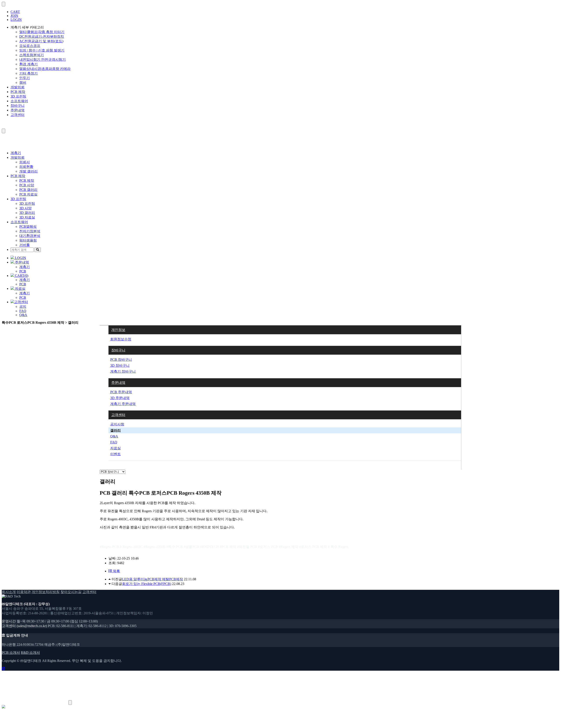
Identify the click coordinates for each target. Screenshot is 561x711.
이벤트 (115, 454)
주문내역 (18, 110)
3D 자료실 (27, 217)
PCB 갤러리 (28, 190)
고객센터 (18, 115)
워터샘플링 (28, 240)
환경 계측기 (28, 64)
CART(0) (21, 275)
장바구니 (18, 105)
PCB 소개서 (11, 652)
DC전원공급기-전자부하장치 (41, 36)
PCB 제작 (18, 92)
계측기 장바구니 (123, 371)
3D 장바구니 (120, 365)
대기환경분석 (29, 236)
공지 (22, 306)
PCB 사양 (26, 185)
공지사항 (117, 424)
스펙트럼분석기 (31, 55)
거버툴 (24, 245)
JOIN (14, 16)
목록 (116, 571)
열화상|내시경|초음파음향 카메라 (45, 69)
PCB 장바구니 (121, 359)
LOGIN (16, 19)
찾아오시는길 (71, 592)
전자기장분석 (29, 231)
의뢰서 (24, 162)
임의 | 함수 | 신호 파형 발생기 (41, 50)
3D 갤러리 (27, 213)
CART (15, 12)
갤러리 (115, 430)
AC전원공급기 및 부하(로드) (41, 41)
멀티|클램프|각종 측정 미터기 (41, 32)
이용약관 (24, 592)
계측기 (16, 153)
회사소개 (9, 592)
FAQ (22, 311)
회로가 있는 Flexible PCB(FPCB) (146, 584)
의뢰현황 (26, 167)
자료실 (19, 288)
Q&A (23, 315)
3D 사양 (25, 208)
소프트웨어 (19, 101)
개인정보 (118, 330)
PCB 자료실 (28, 194)
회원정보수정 (120, 339)
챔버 (22, 82)
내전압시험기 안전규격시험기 (42, 59)
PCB (22, 271)
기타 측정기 (28, 73)
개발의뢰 (18, 87)
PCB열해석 (28, 226)
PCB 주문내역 (121, 392)
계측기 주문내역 (123, 404)
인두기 (24, 78)
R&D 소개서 (30, 652)
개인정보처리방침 (46, 592)
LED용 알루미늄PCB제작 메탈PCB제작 (152, 579)
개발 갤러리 (28, 171)
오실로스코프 (29, 46)
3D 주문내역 (120, 398)
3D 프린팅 (18, 96)
